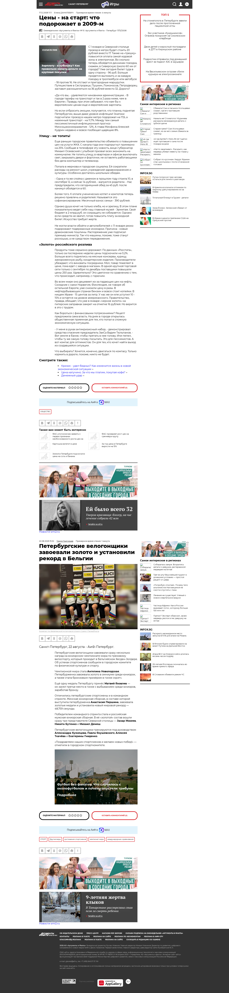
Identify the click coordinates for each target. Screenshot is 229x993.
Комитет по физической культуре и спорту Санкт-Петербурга (69, 631)
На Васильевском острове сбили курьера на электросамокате (165, 73)
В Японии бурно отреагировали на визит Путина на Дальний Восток (170, 645)
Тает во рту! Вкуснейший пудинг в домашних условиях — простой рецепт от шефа (170, 577)
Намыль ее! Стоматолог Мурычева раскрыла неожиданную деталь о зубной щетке (170, 121)
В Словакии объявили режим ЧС (168, 674)
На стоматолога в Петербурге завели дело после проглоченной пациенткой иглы (165, 23)
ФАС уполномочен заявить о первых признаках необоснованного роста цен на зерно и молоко (61, 438)
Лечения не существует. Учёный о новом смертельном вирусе (169, 596)
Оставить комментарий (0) (114, 388)
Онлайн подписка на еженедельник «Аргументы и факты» (154, 933)
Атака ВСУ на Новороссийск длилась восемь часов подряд (171, 655)
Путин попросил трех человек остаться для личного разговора (168, 178)
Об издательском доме (71, 933)
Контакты (64, 937)
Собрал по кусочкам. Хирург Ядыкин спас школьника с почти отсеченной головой (171, 162)
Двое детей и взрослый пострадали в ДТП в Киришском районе (165, 48)
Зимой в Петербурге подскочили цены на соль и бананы (68, 455)
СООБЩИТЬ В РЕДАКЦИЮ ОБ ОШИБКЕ (143, 940)
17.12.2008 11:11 (45, 12)
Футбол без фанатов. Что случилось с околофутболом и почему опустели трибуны (95, 786)
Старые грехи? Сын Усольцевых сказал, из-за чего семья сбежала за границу (170, 131)
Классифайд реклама (70, 940)
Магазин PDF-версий (112, 933)
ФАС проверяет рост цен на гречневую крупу (115, 435)
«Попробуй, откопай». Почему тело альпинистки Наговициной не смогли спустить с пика (170, 587)
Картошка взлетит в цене (64, 444)
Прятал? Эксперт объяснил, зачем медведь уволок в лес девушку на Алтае (170, 618)
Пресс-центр (92, 933)
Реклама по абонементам (127, 937)
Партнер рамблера (86, 981)
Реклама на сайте (102, 937)
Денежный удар (71, 375)
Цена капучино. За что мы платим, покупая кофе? (93, 372)
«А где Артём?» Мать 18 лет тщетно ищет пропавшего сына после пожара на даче (170, 141)
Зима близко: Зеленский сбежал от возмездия (170, 209)
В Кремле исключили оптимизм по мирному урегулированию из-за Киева (169, 189)
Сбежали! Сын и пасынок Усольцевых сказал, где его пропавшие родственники (171, 110)
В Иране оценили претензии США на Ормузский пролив (170, 219)
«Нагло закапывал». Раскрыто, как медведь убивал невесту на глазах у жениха (170, 151)
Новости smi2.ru (49, 531)
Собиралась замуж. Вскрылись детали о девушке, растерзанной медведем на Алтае (169, 567)
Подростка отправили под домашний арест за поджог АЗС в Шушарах (165, 60)
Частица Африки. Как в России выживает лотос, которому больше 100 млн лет (170, 608)
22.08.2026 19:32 (46, 541)
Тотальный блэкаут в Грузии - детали (170, 198)
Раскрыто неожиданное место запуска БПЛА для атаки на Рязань (169, 634)
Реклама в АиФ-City (153, 937)
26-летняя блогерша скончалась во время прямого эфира (170, 665)
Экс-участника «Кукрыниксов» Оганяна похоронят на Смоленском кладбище (165, 36)
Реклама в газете (81, 937)
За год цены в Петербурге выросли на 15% (114, 445)
